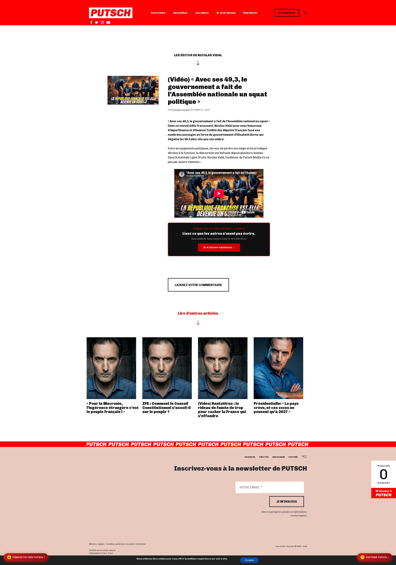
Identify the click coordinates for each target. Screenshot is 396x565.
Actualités (180, 12)
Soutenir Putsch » (375, 557)
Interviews (158, 12)
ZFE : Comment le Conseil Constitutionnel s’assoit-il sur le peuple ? (166, 407)
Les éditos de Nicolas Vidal (198, 55)
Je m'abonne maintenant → (219, 247)
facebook (250, 457)
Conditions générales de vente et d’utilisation (126, 544)
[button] (305, 13)
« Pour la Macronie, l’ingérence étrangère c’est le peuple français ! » (113, 407)
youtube (293, 457)
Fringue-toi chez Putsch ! (26, 557)
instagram (278, 457)
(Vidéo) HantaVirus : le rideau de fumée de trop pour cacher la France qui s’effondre (222, 409)
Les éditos (202, 12)
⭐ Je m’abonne (226, 12)
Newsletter (250, 12)
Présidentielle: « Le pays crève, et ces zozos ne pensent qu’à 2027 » (276, 407)
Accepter (249, 560)
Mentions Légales (97, 544)
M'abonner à (384, 490)
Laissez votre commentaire (198, 285)
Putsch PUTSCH (181, 109)
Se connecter (286, 12)
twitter (264, 457)
